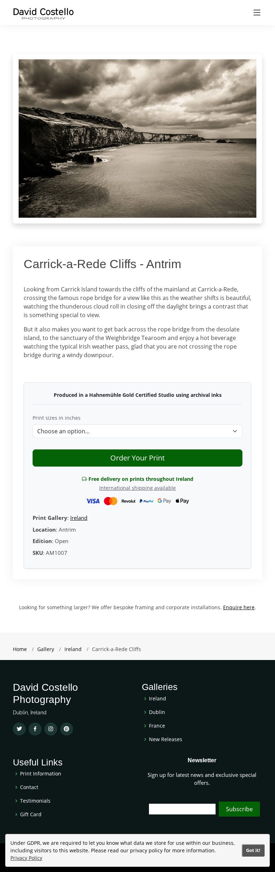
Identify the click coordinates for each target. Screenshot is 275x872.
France (157, 725)
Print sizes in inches (57, 417)
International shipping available (137, 487)
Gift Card (31, 814)
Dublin (157, 712)
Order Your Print (137, 458)
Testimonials (35, 800)
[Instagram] (50, 729)
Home (20, 649)
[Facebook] (35, 729)
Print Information (40, 773)
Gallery (45, 649)
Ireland (78, 517)
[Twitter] (19, 729)
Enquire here (239, 607)
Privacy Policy (26, 857)
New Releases (165, 739)
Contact (29, 787)
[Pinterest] (66, 729)
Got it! (253, 850)
